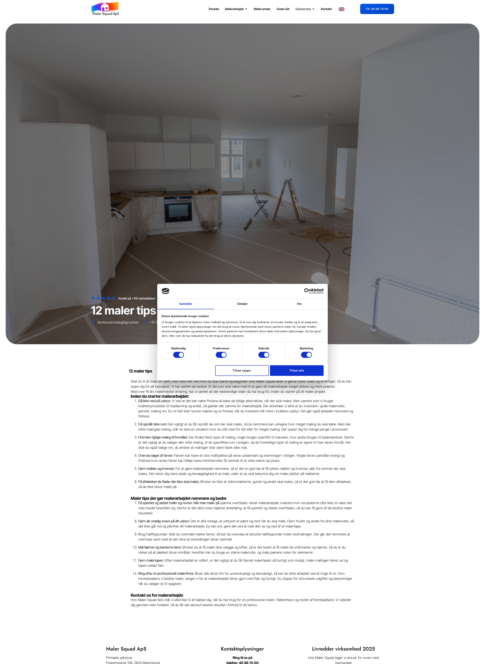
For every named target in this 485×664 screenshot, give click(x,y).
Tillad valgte (242, 370)
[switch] (221, 355)
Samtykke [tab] (185, 303)
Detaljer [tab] (242, 303)
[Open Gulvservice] (313, 9)
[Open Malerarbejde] (246, 9)
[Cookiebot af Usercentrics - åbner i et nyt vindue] (307, 291)
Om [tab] (299, 303)
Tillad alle (296, 370)
